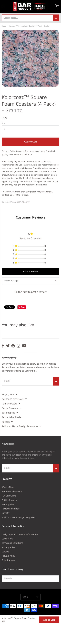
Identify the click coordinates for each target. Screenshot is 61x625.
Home (4, 26)
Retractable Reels (11, 417)
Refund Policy (8, 556)
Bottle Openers (10, 408)
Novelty (6, 422)
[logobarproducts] (30, 6)
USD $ (25, 597)
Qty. (3, 123)
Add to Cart (30, 142)
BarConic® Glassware (13, 399)
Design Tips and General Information (20, 534)
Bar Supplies (8, 413)
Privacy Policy (8, 547)
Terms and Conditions (12, 543)
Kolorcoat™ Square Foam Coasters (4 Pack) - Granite (29, 26)
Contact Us (7, 538)
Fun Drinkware (9, 403)
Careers (5, 551)
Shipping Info (8, 560)
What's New (8, 394)
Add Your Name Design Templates (20, 426)
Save (23, 307)
